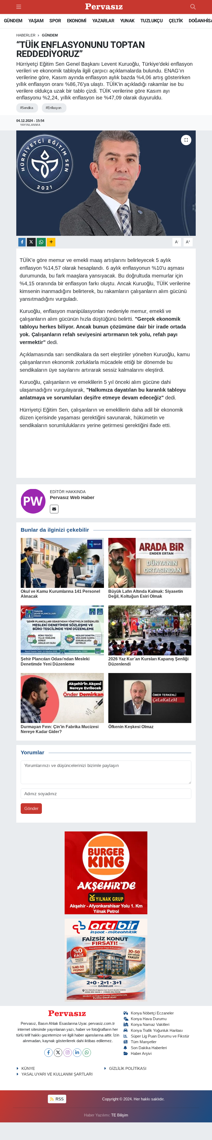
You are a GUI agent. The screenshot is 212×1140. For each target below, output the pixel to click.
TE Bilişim (119, 1115)
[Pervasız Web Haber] (33, 501)
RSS (59, 1099)
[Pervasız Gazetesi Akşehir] (104, 7)
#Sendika (26, 108)
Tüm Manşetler (143, 1042)
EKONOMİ (76, 20)
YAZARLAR (103, 20)
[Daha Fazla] (51, 242)
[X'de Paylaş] (31, 242)
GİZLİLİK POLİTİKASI (127, 1068)
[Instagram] (67, 1052)
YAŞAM (35, 20)
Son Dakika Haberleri (149, 1048)
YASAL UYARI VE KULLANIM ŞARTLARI (57, 1074)
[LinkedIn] (77, 1052)
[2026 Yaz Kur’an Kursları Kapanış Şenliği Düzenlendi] (150, 630)
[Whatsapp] (86, 1052)
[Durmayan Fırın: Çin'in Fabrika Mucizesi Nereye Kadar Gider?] (62, 697)
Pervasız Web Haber (72, 497)
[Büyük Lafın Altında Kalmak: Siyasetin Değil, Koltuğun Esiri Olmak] (150, 562)
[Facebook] (48, 1052)
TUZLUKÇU (151, 20)
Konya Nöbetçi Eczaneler (152, 1013)
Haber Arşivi (141, 1053)
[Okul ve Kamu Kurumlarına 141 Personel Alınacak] (62, 562)
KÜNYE (28, 1068)
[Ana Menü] (18, 6)
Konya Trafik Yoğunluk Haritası (157, 1030)
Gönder (31, 808)
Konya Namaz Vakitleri (150, 1024)
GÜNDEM (13, 20)
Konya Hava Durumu (148, 1019)
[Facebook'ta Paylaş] (22, 242)
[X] (58, 1052)
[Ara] (193, 7)
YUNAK (127, 20)
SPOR (55, 20)
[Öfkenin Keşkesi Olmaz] (150, 697)
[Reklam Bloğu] (106, 872)
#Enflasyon (53, 108)
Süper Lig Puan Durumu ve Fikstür (160, 1036)
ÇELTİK (176, 20)
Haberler (25, 35)
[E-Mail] (54, 509)
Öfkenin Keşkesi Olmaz (131, 727)
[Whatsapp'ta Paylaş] (41, 242)
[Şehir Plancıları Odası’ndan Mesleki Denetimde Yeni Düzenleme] (62, 630)
